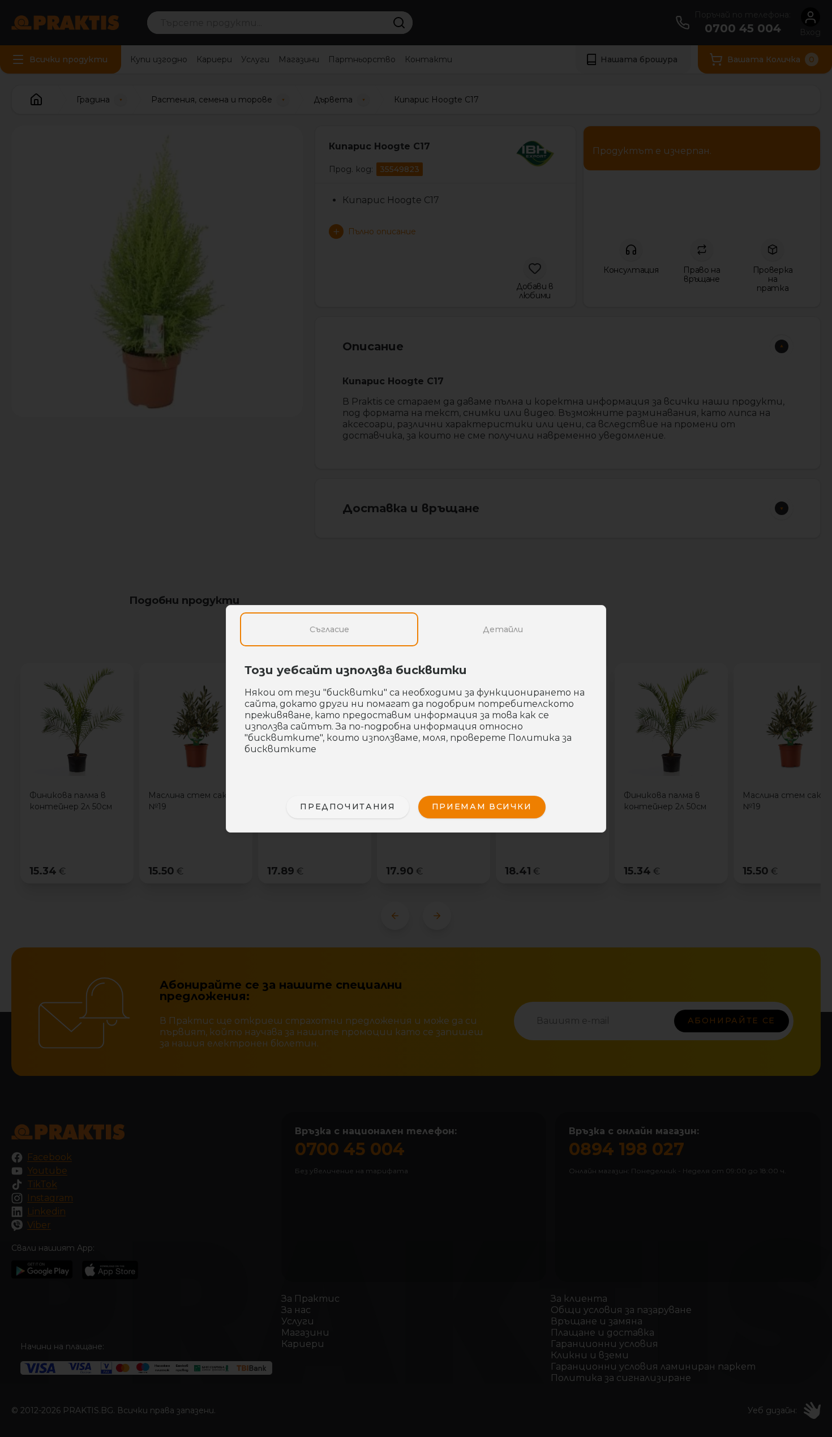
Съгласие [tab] (329, 629)
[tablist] (416, 629)
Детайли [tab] (503, 629)
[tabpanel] (416, 715)
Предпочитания (347, 806)
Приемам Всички (482, 806)
